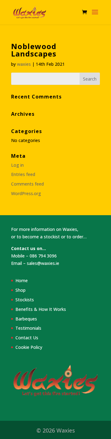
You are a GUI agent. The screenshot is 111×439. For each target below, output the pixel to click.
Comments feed (27, 184)
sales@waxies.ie (43, 263)
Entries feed (23, 174)
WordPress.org (26, 193)
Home (21, 280)
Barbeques (26, 319)
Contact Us (26, 338)
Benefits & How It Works (40, 309)
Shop (20, 290)
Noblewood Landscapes (33, 50)
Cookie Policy (28, 347)
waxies (24, 64)
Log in (17, 165)
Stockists (24, 300)
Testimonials (28, 328)
